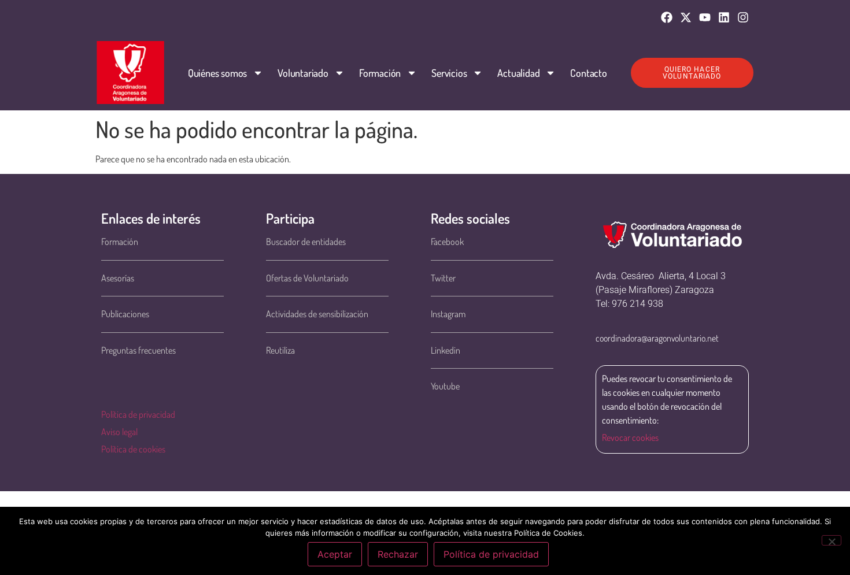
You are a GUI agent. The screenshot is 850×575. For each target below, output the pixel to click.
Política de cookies (133, 449)
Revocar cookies (630, 437)
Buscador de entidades (306, 241)
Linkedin (445, 350)
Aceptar (334, 554)
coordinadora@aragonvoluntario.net (657, 338)
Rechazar (398, 554)
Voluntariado (303, 72)
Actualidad (518, 72)
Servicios (449, 72)
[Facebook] (666, 17)
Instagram (448, 314)
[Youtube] (705, 17)
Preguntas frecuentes (138, 350)
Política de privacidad (138, 414)
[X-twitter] (686, 17)
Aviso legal (119, 431)
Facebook (447, 241)
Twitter (443, 278)
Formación (380, 72)
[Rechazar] (831, 540)
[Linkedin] (724, 17)
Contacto (588, 72)
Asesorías (117, 278)
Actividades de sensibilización (317, 314)
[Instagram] (743, 17)
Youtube (445, 386)
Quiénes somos (217, 72)
